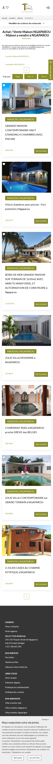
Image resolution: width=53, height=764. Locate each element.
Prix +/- (44, 76)
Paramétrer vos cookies (21, 752)
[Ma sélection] (7, 7)
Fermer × (45, 719)
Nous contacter (12, 626)
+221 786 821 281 (13, 646)
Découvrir (41, 151)
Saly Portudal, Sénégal (14, 643)
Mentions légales (12, 682)
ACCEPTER (34, 758)
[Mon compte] (4, 7)
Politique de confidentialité (17, 687)
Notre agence (11, 631)
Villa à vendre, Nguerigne (16, 712)
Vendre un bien (11, 662)
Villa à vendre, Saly (13, 703)
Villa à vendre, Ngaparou (16, 707)
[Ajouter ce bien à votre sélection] (4, 86)
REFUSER (18, 758)
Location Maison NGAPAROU (17, 56)
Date (18, 76)
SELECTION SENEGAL (15, 636)
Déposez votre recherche (16, 667)
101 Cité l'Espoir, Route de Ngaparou (21, 639)
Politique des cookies (14, 692)
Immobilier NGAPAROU (14, 64)
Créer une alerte (51, 72)
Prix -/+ (31, 76)
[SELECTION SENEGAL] (27, 7)
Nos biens (9, 657)
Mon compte (11, 677)
